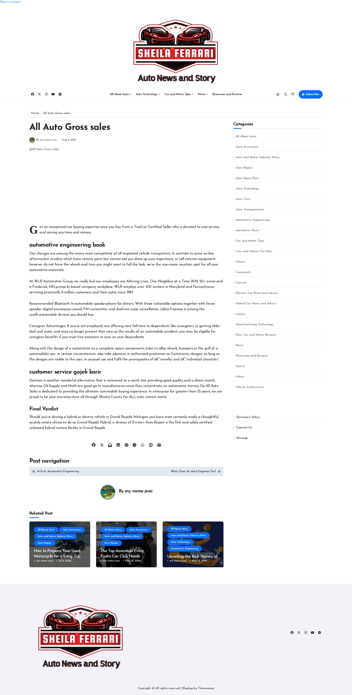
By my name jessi (46, 140)
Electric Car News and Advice (257, 293)
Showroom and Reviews (227, 94)
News (201, 94)
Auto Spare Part (247, 178)
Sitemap (241, 438)
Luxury (240, 314)
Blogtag (187, 688)
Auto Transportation (250, 209)
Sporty (240, 366)
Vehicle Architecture (250, 387)
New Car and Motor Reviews (256, 334)
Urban (240, 376)
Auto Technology (146, 94)
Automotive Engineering (184, 548)
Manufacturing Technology (255, 324)
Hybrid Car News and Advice (256, 303)
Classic (240, 261)
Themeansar (206, 688)
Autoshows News (247, 230)
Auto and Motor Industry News (55, 536)
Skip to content (10, 2)
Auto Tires (243, 199)
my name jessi (138, 491)
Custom (241, 282)
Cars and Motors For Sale (254, 251)
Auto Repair (44, 543)
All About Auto (119, 94)
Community (243, 272)
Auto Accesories (72, 530)
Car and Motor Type (177, 94)
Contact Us (244, 427)
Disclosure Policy (248, 417)
